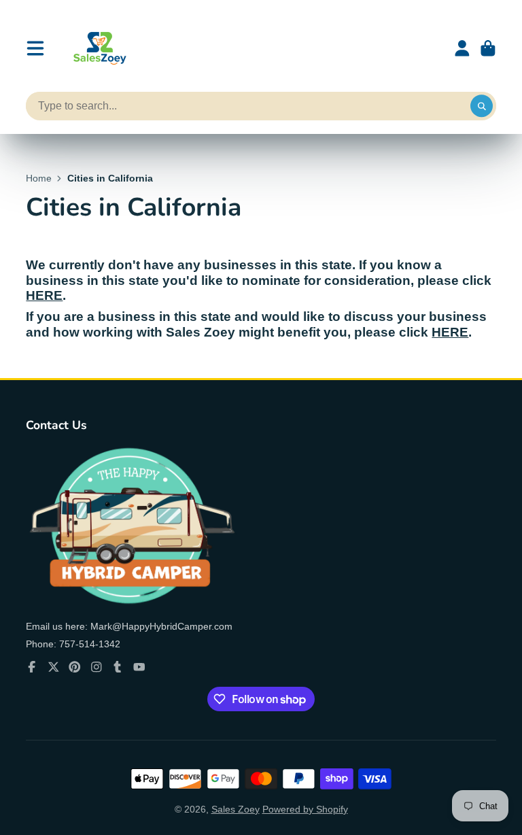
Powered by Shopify (305, 809)
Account (462, 48)
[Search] (481, 106)
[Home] (98, 48)
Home (39, 178)
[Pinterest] (75, 667)
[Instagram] (96, 667)
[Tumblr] (117, 667)
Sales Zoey (235, 809)
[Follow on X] (54, 667)
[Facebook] (32, 667)
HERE (44, 295)
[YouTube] (139, 667)
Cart (488, 48)
